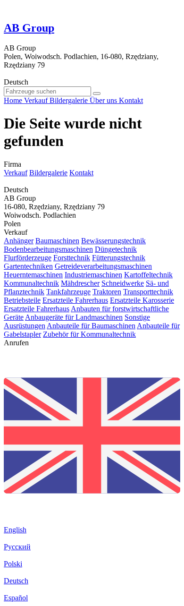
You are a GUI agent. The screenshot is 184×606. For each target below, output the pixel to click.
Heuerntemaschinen (33, 275)
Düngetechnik (116, 249)
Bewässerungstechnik (113, 241)
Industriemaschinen (93, 275)
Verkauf (15, 173)
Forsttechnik (71, 258)
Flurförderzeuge (27, 258)
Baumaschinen (57, 241)
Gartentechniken (28, 266)
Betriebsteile (22, 300)
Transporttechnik (148, 292)
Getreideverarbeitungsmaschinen (103, 266)
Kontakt (81, 173)
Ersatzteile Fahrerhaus (75, 300)
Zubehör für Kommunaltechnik (89, 334)
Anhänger (18, 241)
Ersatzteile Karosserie (142, 300)
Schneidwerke (122, 283)
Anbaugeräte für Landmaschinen (74, 317)
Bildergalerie (48, 173)
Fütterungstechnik (118, 258)
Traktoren (106, 292)
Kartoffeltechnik (148, 275)
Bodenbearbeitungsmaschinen (48, 249)
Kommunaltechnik (31, 283)
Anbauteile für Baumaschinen (91, 326)
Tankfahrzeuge (68, 292)
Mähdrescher (80, 283)
